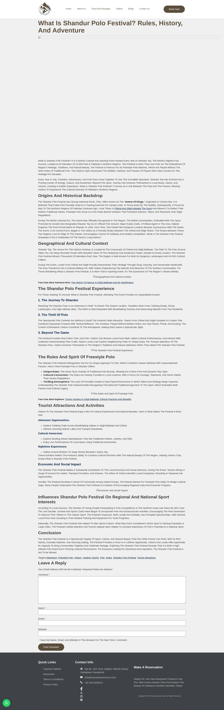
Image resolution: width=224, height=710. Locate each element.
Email (42, 619)
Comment (44, 575)
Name (42, 608)
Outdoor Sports (91, 557)
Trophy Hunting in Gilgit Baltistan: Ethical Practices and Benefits (98, 399)
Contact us (144, 9)
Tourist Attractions (146, 557)
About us (81, 9)
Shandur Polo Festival (124, 557)
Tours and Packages (100, 9)
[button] (6, 703)
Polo (102, 557)
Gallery (119, 9)
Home (68, 9)
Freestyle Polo (65, 557)
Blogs (131, 9)
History (78, 557)
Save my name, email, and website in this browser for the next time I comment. (83, 640)
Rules (109, 557)
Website (42, 629)
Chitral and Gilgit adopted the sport (133, 208)
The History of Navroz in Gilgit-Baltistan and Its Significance (102, 282)
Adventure (51, 557)
